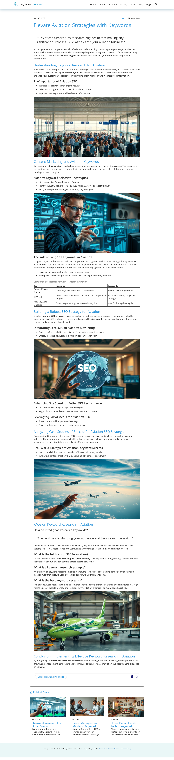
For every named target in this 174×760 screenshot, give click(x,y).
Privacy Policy (126, 749)
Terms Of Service (114, 749)
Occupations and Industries (51, 676)
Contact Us (103, 749)
